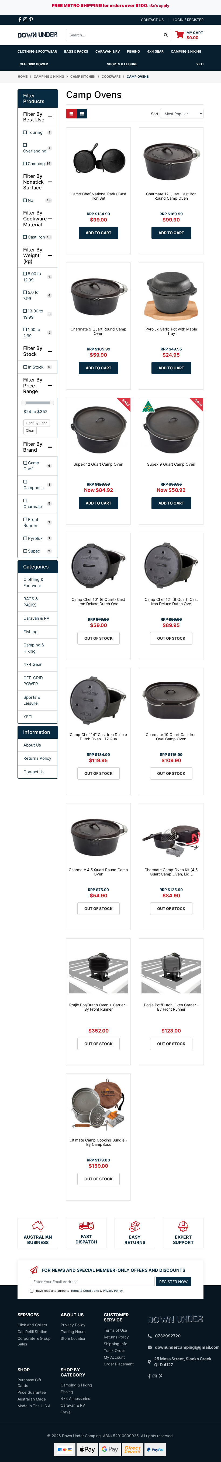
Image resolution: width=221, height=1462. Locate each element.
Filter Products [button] (33, 98)
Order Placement (119, 1364)
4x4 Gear (32, 664)
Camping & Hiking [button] (186, 51)
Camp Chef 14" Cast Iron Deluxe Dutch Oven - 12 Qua (98, 736)
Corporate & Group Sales (34, 1341)
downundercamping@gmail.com (187, 1347)
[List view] (82, 113)
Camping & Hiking (33, 648)
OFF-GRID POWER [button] (34, 64)
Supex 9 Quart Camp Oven (171, 464)
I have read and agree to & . (78, 1291)
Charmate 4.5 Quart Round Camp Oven (98, 872)
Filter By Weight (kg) (32, 255)
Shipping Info (115, 1343)
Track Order (114, 1350)
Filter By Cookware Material (35, 218)
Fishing (30, 631)
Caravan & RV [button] (107, 51)
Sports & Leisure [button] (122, 64)
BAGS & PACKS (30, 602)
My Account (114, 1357)
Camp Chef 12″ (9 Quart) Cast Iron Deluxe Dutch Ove (171, 601)
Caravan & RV (36, 618)
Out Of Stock (98, 638)
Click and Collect (32, 1325)
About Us (32, 745)
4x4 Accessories (75, 1398)
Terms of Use (115, 1330)
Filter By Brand (32, 447)
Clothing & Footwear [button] (37, 51)
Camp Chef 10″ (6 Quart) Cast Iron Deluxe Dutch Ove (98, 601)
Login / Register (188, 20)
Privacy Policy (113, 1291)
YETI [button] (199, 64)
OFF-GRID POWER (33, 681)
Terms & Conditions (85, 1291)
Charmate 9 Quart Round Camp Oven (98, 331)
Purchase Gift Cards (29, 1383)
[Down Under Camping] (38, 34)
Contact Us (33, 771)
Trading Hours (73, 1331)
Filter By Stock (32, 351)
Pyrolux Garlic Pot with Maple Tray (171, 331)
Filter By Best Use (33, 117)
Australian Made (32, 1399)
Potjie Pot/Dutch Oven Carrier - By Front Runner (171, 1007)
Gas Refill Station (32, 1331)
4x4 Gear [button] (155, 51)
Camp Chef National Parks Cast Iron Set (98, 196)
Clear (30, 430)
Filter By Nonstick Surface (33, 181)
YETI (27, 716)
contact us (152, 20)
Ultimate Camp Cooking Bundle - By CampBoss (98, 1142)
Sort (154, 113)
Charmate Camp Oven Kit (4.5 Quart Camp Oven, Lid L (171, 872)
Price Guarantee (32, 1392)
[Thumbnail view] (71, 113)
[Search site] (166, 35)
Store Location (73, 1338)
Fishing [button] (133, 51)
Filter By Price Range (32, 385)
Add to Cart (98, 232)
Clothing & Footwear (33, 582)
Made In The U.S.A (34, 1405)
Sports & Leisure (31, 700)
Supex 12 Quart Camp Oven (98, 464)
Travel (66, 1412)
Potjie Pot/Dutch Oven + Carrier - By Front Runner (98, 1007)
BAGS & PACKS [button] (76, 51)
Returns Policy (37, 758)
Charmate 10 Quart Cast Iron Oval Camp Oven (171, 736)
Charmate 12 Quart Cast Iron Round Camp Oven (171, 196)
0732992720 (168, 1335)
